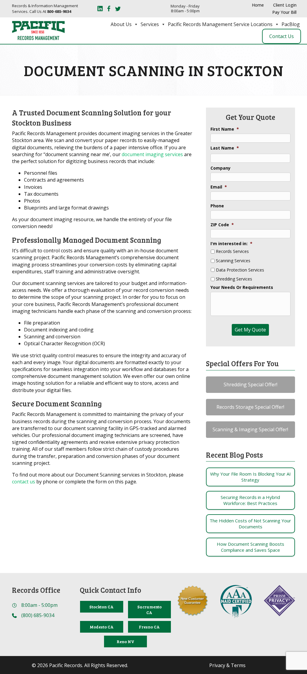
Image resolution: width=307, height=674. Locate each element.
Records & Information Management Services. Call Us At (45, 8)
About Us (121, 24)
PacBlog (291, 24)
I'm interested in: (231, 244)
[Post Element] (250, 477)
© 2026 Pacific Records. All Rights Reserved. (80, 665)
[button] (250, 384)
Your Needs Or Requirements (241, 287)
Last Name (224, 148)
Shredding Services (234, 279)
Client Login (285, 5)
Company (220, 168)
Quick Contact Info (110, 590)
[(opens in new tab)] (236, 601)
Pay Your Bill (284, 12)
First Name (224, 129)
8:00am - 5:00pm (39, 605)
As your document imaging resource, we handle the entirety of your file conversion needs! (92, 223)
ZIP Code (222, 225)
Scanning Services (233, 260)
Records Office (36, 590)
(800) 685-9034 (37, 615)
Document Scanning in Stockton (153, 70)
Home (258, 5)
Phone (217, 206)
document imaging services (152, 154)
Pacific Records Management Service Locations (220, 24)
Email (218, 187)
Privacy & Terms (227, 665)
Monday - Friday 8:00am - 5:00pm (185, 8)
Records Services (232, 251)
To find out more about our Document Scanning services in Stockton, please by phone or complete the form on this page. (97, 478)
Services (150, 24)
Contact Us (281, 36)
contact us (23, 481)
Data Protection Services (240, 270)
